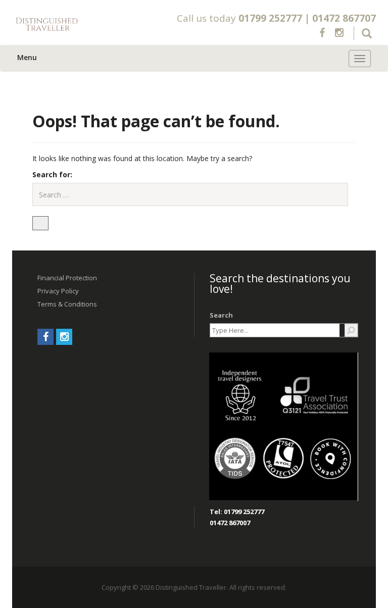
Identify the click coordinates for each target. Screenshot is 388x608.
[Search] (351, 330)
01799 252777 (270, 18)
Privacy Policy (58, 290)
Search (221, 315)
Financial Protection (67, 277)
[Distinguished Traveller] (84, 24)
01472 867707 (344, 18)
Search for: (52, 174)
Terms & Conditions (67, 304)
